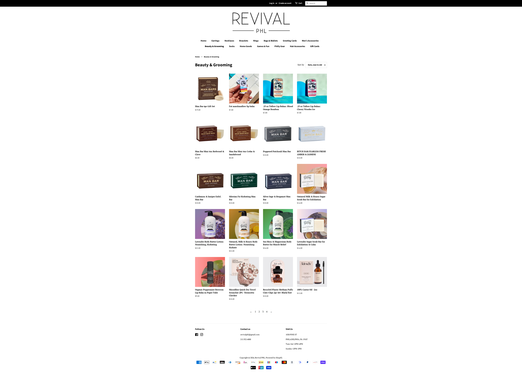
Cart (300, 3)
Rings (256, 40)
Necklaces (229, 40)
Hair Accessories (297, 46)
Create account (285, 3)
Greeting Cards (290, 40)
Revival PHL (260, 357)
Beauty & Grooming (214, 46)
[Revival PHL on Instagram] (201, 335)
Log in (271, 3)
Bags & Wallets (271, 40)
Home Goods (246, 46)
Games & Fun (263, 46)
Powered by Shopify (274, 357)
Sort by (301, 64)
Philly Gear (279, 46)
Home (203, 40)
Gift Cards (314, 46)
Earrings (215, 40)
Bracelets (243, 40)
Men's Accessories (310, 40)
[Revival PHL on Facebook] (196, 335)
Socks (232, 46)
